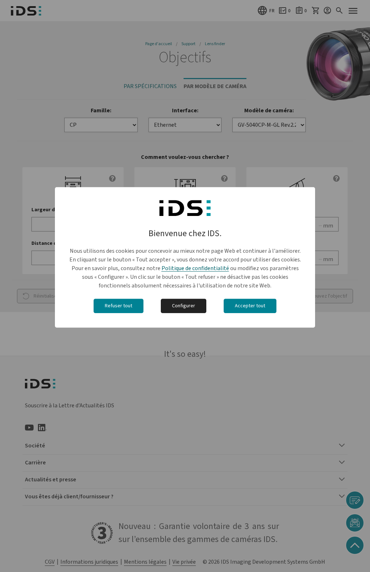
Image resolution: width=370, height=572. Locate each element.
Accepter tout (250, 306)
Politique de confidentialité (195, 269)
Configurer (183, 306)
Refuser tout (118, 306)
